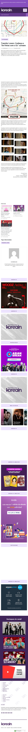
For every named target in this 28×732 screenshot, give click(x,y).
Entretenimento (5, 685)
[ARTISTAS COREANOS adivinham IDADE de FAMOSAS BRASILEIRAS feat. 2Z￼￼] (14, 657)
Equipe (4, 696)
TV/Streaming (5, 39)
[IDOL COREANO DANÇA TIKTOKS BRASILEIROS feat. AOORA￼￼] (14, 642)
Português (18, 730)
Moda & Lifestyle (6, 688)
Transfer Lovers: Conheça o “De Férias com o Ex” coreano (13, 44)
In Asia (4, 687)
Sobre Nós (4, 694)
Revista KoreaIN (6, 10)
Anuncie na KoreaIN (6, 697)
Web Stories (5, 691)
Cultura (4, 683)
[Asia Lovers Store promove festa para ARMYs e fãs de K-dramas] (6, 208)
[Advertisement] (14, 69)
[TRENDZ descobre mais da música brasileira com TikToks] (14, 628)
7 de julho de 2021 (17, 48)
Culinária (4, 682)
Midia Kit (4, 698)
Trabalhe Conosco (6, 699)
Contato (4, 701)
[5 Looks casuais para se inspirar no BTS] (18, 208)
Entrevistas (5, 686)
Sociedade (5, 690)
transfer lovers (5, 242)
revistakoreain (5, 48)
